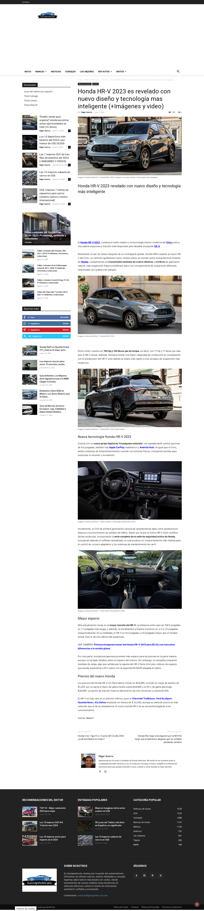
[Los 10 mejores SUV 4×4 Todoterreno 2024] (29, 826)
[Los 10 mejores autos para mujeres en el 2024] (29, 840)
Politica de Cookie (121, 907)
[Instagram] (106, 772)
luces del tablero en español (38, 91)
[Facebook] (101, 772)
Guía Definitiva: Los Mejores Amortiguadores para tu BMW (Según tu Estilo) (54, 379)
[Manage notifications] (197, 904)
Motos (120, 71)
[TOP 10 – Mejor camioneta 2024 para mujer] (29, 812)
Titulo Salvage (31, 96)
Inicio (27, 71)
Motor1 (90, 718)
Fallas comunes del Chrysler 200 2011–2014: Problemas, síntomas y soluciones (52, 253)
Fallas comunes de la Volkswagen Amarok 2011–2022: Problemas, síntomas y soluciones (52, 268)
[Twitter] (161, 876)
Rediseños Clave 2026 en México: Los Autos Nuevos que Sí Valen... (55, 394)
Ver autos (104, 71)
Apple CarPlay (117, 447)
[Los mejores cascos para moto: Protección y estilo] (29, 365)
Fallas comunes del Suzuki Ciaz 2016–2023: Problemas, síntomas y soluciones (45, 235)
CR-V (157, 246)
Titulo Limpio (30, 100)
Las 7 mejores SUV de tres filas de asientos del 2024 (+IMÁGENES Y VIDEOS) (54, 158)
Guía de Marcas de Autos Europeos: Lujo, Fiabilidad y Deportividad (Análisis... (53, 409)
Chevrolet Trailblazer (143, 698)
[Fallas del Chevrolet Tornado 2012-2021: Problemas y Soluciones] (28, 294)
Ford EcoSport (164, 698)
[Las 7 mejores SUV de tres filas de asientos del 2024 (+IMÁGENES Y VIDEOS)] (29, 160)
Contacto (25, 2)
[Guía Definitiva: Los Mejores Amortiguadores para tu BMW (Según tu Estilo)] (29, 379)
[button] (178, 71)
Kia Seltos (100, 702)
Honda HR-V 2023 (90, 242)
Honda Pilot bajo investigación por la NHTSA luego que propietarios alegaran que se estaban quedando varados (158, 739)
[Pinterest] (152, 876)
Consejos (70, 71)
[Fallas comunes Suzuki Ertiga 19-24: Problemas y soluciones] (28, 282)
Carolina (28, 242)
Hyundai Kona (85, 702)
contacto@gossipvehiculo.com (93, 895)
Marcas (39, 71)
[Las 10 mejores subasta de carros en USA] (29, 177)
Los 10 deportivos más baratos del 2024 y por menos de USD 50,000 (52, 140)
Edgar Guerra (86, 112)
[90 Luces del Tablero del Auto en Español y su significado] (85, 826)
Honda (104, 79)
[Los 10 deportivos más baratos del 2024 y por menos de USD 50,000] (29, 142)
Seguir (66, 323)
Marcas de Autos (92, 79)
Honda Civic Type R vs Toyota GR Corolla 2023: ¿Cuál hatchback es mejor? (101, 737)
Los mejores (87, 71)
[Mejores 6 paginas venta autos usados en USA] (85, 812)
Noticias (56, 71)
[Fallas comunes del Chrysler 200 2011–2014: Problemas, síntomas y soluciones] (28, 253)
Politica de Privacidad (150, 907)
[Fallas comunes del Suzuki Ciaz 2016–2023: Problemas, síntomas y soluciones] (46, 228)
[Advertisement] (127, 15)
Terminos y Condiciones (172, 907)
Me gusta (64, 317)
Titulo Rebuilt (30, 105)
